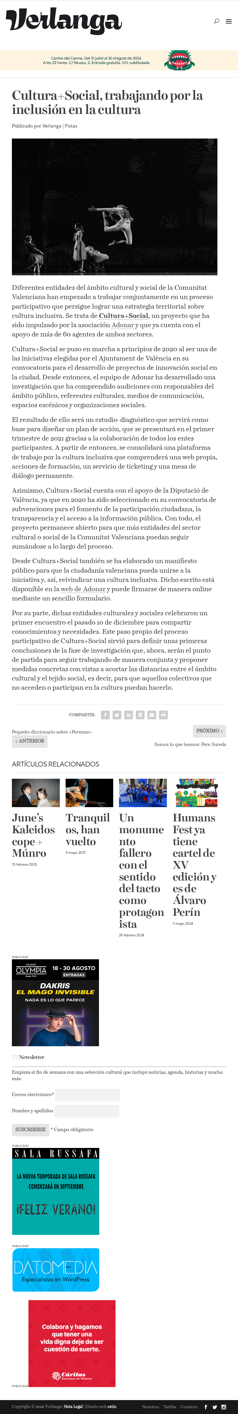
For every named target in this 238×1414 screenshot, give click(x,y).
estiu (112, 1407)
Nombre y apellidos (32, 1111)
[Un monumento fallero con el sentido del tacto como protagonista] (143, 793)
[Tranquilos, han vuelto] (89, 793)
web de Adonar (83, 589)
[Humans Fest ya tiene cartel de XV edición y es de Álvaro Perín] (197, 793)
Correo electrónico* (33, 1095)
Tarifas (169, 1407)
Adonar (122, 325)
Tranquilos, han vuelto (88, 830)
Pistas (71, 126)
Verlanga (52, 126)
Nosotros (150, 1407)
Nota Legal (74, 1407)
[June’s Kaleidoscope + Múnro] (36, 793)
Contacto (189, 1407)
